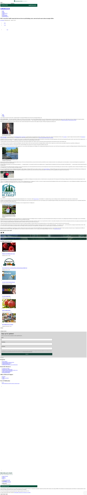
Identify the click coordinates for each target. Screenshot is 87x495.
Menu (4, 494)
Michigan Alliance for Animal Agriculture (8, 362)
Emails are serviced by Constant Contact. (27, 351)
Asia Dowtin (23, 136)
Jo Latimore (65, 136)
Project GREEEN (4, 361)
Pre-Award (3, 376)
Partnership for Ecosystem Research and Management (10, 364)
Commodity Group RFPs (5, 368)
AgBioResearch (5, 8)
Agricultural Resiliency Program (6, 363)
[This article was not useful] (3, 232)
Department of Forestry (18, 136)
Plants (3, 11)
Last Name (3, 346)
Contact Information (5, 476)
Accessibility (4, 477)
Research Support (4, 15)
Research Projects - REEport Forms (7, 369)
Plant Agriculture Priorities (6, 372)
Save (7, 29)
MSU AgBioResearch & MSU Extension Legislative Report (10, 383)
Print (3, 115)
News (3, 382)
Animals (3, 12)
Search (1, 3)
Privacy (3, 478)
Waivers (3, 377)
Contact (3, 378)
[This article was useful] (1, 232)
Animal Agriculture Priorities (6, 371)
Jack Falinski (2, 20)
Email (3, 116)
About (3, 10)
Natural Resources (4, 13)
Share (6, 494)
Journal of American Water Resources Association (46, 137)
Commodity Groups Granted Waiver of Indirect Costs (9, 370)
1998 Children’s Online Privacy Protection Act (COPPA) (22, 492)
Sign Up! (26, 354)
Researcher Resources (5, 16)
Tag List (2, 357)
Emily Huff (4, 136)
